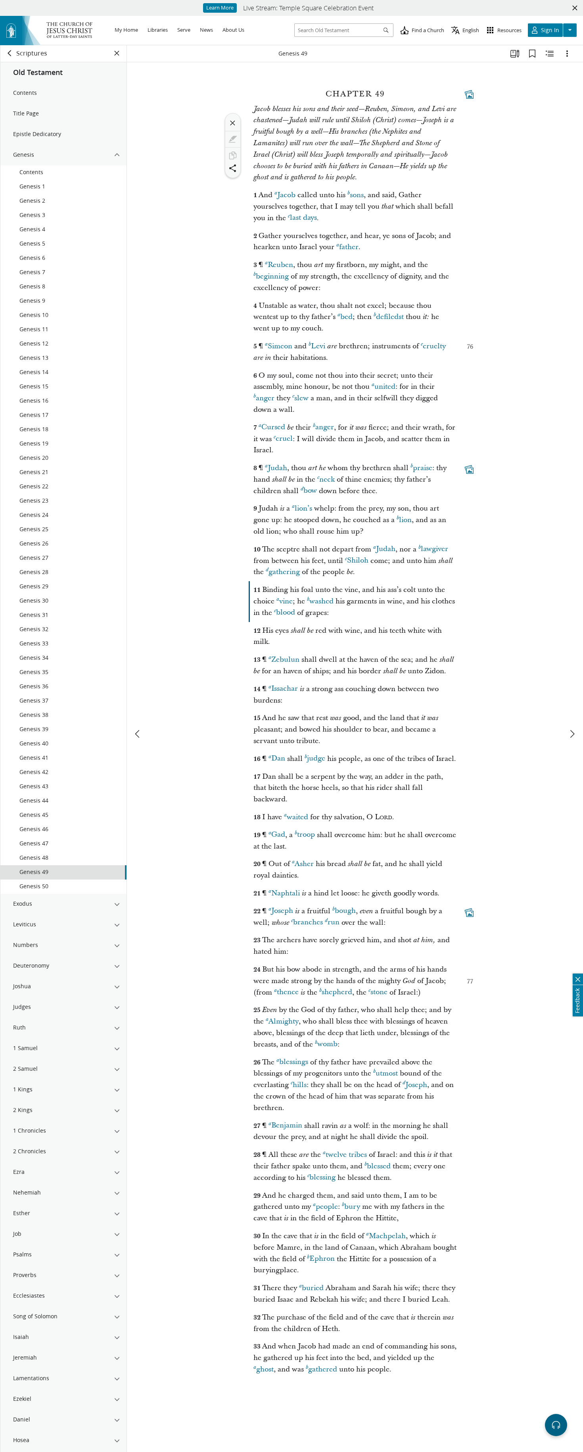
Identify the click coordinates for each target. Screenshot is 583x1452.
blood (285, 613)
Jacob (286, 195)
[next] (572, 734)
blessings (293, 1062)
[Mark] (232, 139)
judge (316, 759)
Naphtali (285, 893)
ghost (265, 1369)
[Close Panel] (117, 53)
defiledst (390, 317)
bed (346, 317)
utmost (387, 1073)
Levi (318, 346)
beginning (272, 276)
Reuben (280, 265)
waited (297, 817)
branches (308, 923)
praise (422, 468)
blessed (379, 1166)
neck (327, 479)
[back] (10, 53)
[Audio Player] (556, 1425)
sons (357, 195)
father (349, 247)
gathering (284, 572)
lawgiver (434, 549)
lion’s (303, 508)
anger (265, 398)
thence (288, 992)
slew (301, 398)
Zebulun (285, 660)
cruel (284, 439)
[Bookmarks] (532, 53)
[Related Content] (550, 53)
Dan (278, 759)
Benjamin (286, 1126)
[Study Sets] (515, 53)
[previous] (138, 734)
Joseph (282, 911)
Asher (304, 864)
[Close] (232, 123)
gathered (322, 1369)
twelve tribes (346, 1155)
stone (378, 992)
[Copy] (232, 155)
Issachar (284, 689)
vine (286, 601)
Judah (277, 468)
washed (321, 601)
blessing (322, 1178)
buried (313, 1288)
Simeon (280, 346)
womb (327, 1044)
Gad (278, 835)
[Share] (232, 168)
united (384, 387)
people (327, 1207)
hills (300, 1085)
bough (345, 911)
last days (303, 218)
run (333, 923)
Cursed (273, 427)
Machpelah (387, 1236)
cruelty (434, 346)
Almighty (283, 1021)
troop (306, 835)
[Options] (567, 53)
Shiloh (357, 561)
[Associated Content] (469, 94)
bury (352, 1207)
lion (405, 520)
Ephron (322, 1259)
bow (310, 491)
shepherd (337, 992)
